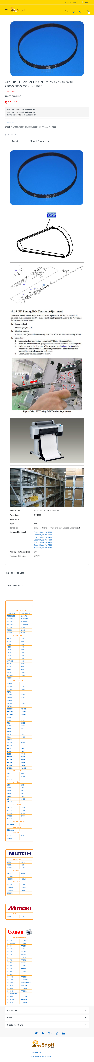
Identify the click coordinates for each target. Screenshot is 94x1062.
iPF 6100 (10, 980)
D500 (9, 774)
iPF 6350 (10, 982)
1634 (9, 917)
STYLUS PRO (18, 636)
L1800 (23, 796)
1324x (23, 862)
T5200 (9, 697)
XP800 (23, 816)
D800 (9, 776)
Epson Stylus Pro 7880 (43, 540)
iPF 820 (9, 968)
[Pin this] (12, 134)
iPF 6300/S (24, 980)
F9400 (23, 737)
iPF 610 (23, 943)
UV (14, 914)
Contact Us (36, 1052)
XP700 (9, 816)
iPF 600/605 (11, 943)
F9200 (23, 734)
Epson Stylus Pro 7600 (43, 545)
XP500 (9, 813)
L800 (22, 793)
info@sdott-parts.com (41, 1056)
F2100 (23, 720)
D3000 (9, 779)
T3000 (9, 686)
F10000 (9, 740)
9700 (9, 667)
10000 (23, 675)
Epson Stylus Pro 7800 (43, 542)
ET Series (10, 830)
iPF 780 (9, 963)
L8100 (23, 799)
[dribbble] (57, 1033)
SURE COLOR (18, 681)
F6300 (9, 728)
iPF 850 (9, 974)
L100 (9, 785)
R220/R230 (11, 616)
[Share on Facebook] (5, 134)
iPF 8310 (24, 991)
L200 (22, 785)
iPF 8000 (24, 985)
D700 (22, 774)
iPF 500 (9, 940)
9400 (22, 661)
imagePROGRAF (19, 937)
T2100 (9, 683)
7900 (22, 658)
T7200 (23, 703)
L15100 (9, 802)
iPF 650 (9, 946)
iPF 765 (9, 960)
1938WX (10, 890)
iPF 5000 (10, 977)
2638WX (10, 893)
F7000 (9, 731)
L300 (9, 788)
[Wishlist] (80, 12)
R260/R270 (11, 619)
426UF (9, 873)
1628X (23, 884)
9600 (22, 664)
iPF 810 (9, 966)
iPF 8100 (24, 988)
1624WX (10, 887)
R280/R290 (24, 619)
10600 (9, 678)
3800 (9, 638)
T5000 (9, 695)
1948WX (24, 890)
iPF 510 (23, 940)
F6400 (23, 728)
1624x (9, 865)
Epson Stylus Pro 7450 (43, 547)
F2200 (9, 723)
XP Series (17, 805)
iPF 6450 (10, 985)
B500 (22, 835)
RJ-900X (10, 884)
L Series (16, 782)
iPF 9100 (24, 999)
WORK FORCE (18, 821)
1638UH (10, 879)
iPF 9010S (10, 999)
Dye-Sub (16, 882)
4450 (9, 644)
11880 (23, 672)
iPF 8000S (10, 988)
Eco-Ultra (17, 859)
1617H (23, 876)
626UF (23, 873)
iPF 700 (9, 951)
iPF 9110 (10, 1002)
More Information (39, 141)
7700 (22, 652)
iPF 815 (23, 966)
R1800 (9, 627)
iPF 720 (9, 954)
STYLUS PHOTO (19, 610)
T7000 (9, 703)
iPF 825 (23, 968)
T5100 (23, 695)
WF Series (11, 824)
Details (15, 141)
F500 (9, 717)
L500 (9, 790)
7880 (22, 655)
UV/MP (16, 870)
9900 (9, 672)
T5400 (23, 697)
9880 (9, 669)
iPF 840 (23, 971)
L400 (22, 788)
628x (9, 862)
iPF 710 (23, 951)
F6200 (23, 726)
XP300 (9, 810)
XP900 (9, 819)
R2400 (23, 630)
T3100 (23, 686)
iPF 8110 (10, 991)
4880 (9, 647)
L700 (9, 793)
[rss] (42, 1033)
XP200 (23, 807)
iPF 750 (23, 954)
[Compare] (73, 12)
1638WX (24, 887)
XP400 (23, 810)
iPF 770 (23, 960)
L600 (22, 790)
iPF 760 (23, 957)
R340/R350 (11, 624)
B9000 (9, 745)
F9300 (9, 737)
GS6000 (10, 675)
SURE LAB (17, 771)
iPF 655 (23, 946)
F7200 (9, 734)
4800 (22, 644)
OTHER (16, 833)
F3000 (23, 723)
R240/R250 (24, 616)
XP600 (23, 813)
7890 (9, 658)
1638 (22, 917)
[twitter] (36, 1033)
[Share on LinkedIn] (15, 134)
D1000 (23, 776)
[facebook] (30, 1033)
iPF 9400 (24, 1002)
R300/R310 (11, 621)
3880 (22, 638)
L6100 (9, 799)
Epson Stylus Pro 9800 (43, 532)
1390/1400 (11, 613)
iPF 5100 (24, 977)
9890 (22, 669)
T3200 (9, 689)
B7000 (23, 743)
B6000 (9, 743)
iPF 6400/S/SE (26, 982)
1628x (23, 865)
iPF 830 (9, 971)
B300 (9, 835)
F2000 (9, 720)
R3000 (23, 633)
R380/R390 (24, 624)
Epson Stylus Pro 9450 (43, 537)
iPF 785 (23, 963)
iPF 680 (9, 949)
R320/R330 (24, 621)
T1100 (9, 838)
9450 (9, 664)
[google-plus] (50, 1033)
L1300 (9, 796)
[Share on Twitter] (8, 134)
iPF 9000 (10, 997)
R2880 (9, 633)
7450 (22, 650)
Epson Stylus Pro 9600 (43, 535)
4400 (22, 641)
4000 (9, 641)
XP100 (9, 807)
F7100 (23, 731)
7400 (9, 650)
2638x (23, 868)
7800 (9, 655)
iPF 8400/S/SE (12, 994)
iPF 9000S (24, 997)
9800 (22, 667)
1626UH (10, 876)
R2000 (9, 630)
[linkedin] (63, 1033)
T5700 (9, 700)
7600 (9, 652)
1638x (9, 868)
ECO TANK (17, 827)
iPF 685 (23, 949)
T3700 (9, 692)
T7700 (9, 706)
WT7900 (10, 661)
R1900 (23, 627)
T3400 (23, 689)
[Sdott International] (18, 9)
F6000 (9, 726)
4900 (22, 647)
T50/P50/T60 (25, 613)
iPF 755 (9, 957)
